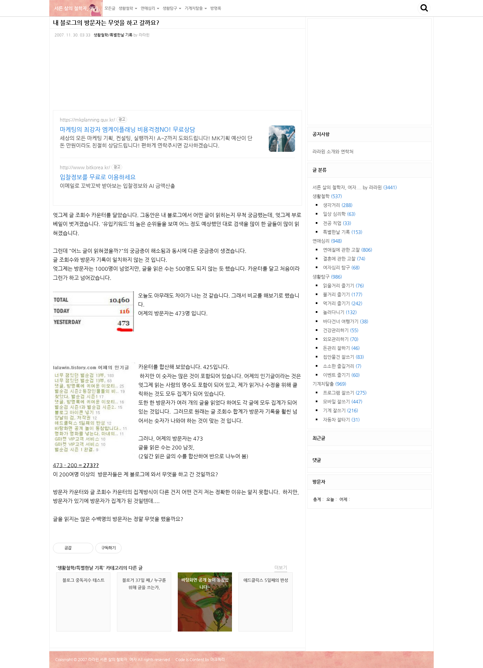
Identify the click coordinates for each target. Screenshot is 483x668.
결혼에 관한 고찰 (344, 258)
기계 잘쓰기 (340, 410)
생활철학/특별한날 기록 (113, 35)
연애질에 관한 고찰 (347, 249)
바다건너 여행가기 (345, 321)
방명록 (215, 8)
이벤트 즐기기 (341, 375)
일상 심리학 (339, 214)
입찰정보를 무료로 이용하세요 (98, 176)
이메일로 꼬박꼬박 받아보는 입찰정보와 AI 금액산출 (117, 186)
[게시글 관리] (86, 548)
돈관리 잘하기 (341, 348)
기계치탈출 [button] (194, 8)
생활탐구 (327, 276)
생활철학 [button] (126, 8)
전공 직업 (337, 223)
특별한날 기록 (342, 232)
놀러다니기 (340, 312)
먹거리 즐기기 (342, 303)
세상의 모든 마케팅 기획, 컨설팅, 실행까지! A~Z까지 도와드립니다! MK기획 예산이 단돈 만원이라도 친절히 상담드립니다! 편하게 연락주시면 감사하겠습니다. (156, 142)
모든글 (109, 8)
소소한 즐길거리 (342, 366)
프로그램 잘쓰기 (345, 392)
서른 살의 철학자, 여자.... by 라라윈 (354, 187)
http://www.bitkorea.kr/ (85, 167)
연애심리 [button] (148, 8)
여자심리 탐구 (341, 267)
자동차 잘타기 (341, 419)
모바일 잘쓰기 (342, 401)
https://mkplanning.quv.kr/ (87, 119)
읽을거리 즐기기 (343, 285)
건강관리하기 (340, 330)
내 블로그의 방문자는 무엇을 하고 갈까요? (106, 22)
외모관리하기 (340, 339)
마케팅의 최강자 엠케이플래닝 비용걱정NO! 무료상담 (127, 129)
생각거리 (338, 205)
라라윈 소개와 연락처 (333, 151)
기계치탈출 (329, 383)
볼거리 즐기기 (342, 294)
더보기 (280, 567)
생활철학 (327, 196)
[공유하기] (78, 548)
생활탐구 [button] (170, 8)
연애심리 (327, 240)
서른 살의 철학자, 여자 (76, 8)
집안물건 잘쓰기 (343, 356)
